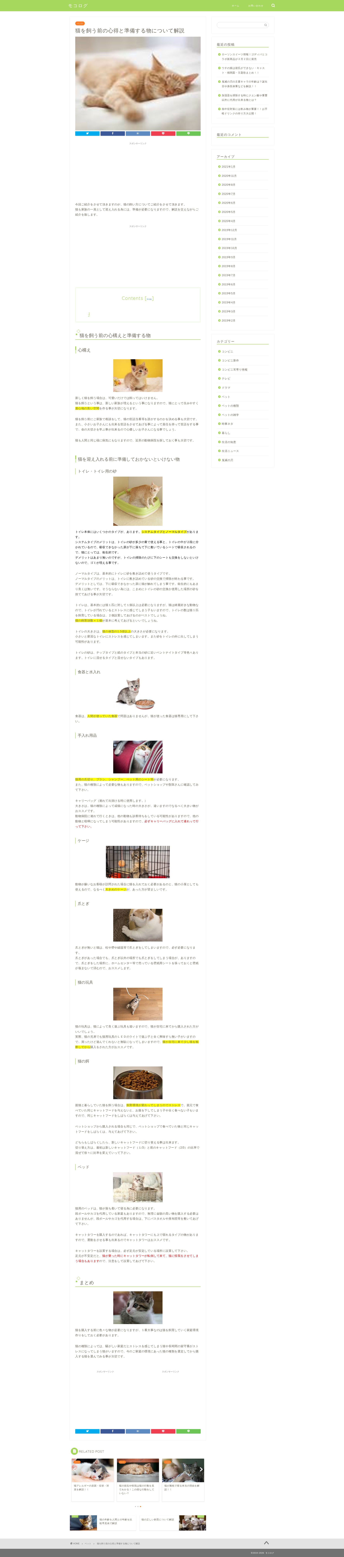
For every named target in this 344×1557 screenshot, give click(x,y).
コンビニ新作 (230, 360)
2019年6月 (229, 284)
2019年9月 (229, 257)
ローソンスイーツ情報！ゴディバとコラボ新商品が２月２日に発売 (244, 56)
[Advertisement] (138, 172)
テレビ (226, 378)
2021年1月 (229, 166)
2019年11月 (229, 239)
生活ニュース (230, 450)
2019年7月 (229, 275)
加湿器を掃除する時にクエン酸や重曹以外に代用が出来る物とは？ (244, 97)
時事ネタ (227, 423)
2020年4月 (229, 221)
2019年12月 (229, 230)
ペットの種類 (230, 405)
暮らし (226, 432)
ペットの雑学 (230, 414)
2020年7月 (229, 193)
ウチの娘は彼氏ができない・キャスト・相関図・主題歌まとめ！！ (243, 70)
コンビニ (227, 351)
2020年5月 (229, 211)
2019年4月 (229, 302)
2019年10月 (229, 248)
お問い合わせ (255, 5)
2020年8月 (229, 184)
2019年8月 (229, 266)
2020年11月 (229, 175)
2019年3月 (229, 311)
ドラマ (226, 387)
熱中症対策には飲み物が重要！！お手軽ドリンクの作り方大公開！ (244, 111)
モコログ (78, 5)
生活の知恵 (229, 442)
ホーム (235, 5)
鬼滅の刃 (227, 460)
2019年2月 (229, 320)
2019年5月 (229, 293)
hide (149, 299)
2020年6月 (229, 202)
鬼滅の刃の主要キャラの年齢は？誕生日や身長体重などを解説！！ (244, 84)
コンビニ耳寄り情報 (235, 369)
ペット (80, 23)
